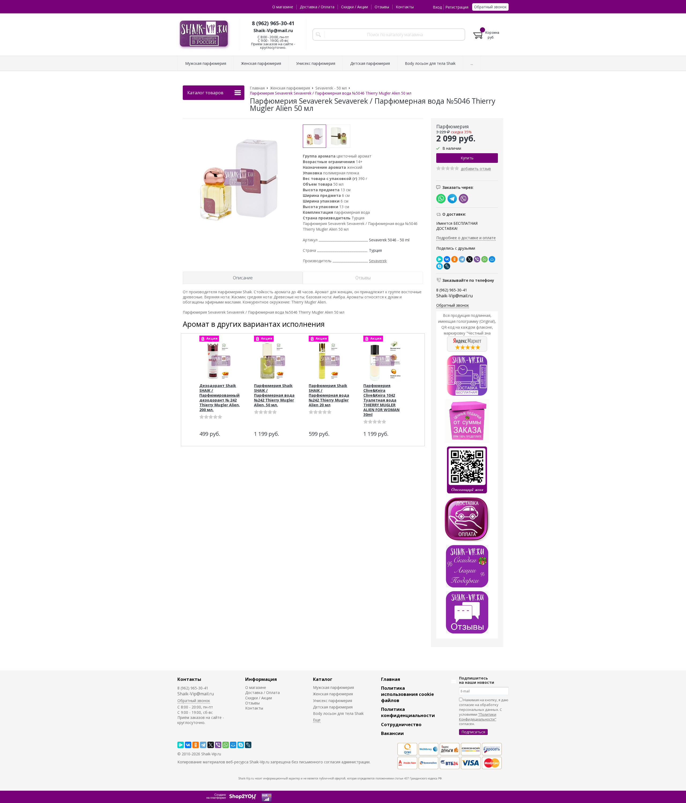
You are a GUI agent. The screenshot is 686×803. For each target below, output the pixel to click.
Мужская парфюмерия (333, 687)
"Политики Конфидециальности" (477, 717)
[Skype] (439, 266)
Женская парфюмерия (333, 693)
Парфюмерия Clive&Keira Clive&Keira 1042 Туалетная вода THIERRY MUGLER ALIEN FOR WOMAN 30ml (381, 400)
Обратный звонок (490, 6)
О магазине (282, 6)
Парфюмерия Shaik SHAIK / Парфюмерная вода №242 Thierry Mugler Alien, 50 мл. (274, 395)
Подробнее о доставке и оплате (466, 237)
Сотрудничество (401, 724)
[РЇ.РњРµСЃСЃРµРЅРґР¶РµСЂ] (439, 259)
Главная (390, 679)
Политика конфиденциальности (408, 712)
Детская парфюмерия (333, 707)
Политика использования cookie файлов (407, 694)
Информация (261, 679)
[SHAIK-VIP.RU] (204, 35)
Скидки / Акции (354, 6)
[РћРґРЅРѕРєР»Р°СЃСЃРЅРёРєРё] (454, 259)
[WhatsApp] (484, 259)
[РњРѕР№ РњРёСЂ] (492, 259)
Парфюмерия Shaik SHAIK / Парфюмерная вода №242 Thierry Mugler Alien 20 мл (329, 395)
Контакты (405, 6)
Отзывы (382, 6)
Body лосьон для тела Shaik (338, 713)
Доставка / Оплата (317, 6)
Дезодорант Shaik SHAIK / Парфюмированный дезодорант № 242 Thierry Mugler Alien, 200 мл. (219, 397)
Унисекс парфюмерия (332, 700)
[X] (469, 259)
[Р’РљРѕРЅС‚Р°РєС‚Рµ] (447, 259)
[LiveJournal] (447, 266)
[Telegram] (462, 259)
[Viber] (477, 259)
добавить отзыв (476, 169)
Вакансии (392, 733)
